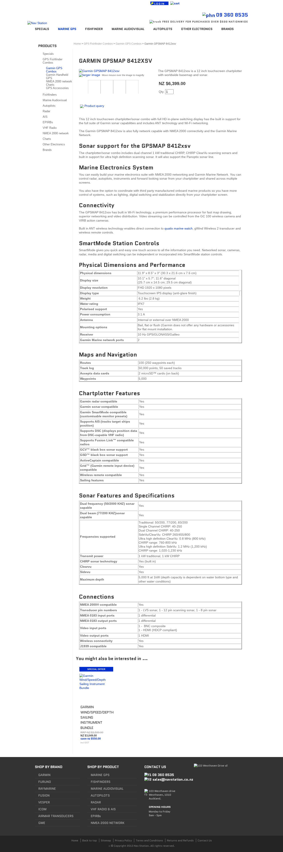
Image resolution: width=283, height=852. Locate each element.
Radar (46, 111)
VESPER (44, 802)
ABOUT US (57, 4)
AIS (45, 116)
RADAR (96, 802)
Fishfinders (50, 94)
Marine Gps (67, 29)
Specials (42, 29)
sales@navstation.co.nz (173, 779)
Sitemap (106, 840)
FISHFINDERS (100, 782)
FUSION (44, 795)
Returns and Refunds (180, 840)
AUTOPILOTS (100, 795)
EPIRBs (48, 122)
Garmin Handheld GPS (57, 76)
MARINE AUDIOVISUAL (107, 788)
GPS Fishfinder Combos (52, 61)
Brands (227, 29)
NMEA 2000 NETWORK (107, 823)
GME (41, 823)
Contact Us (205, 840)
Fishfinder (94, 29)
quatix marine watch (178, 228)
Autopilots (162, 29)
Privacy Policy (123, 840)
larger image (91, 75)
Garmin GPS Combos (54, 69)
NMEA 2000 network (59, 81)
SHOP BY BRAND (48, 766)
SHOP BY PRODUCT (103, 766)
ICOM (42, 809)
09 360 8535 (232, 14)
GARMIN (44, 775)
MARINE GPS (100, 775)
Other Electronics (196, 29)
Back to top (89, 840)
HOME (41, 4)
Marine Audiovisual (128, 29)
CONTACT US (79, 4)
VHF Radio (50, 127)
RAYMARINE (47, 788)
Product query (94, 106)
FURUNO (44, 782)
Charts (50, 84)
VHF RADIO (99, 809)
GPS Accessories (57, 88)
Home (77, 43)
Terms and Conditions (149, 840)
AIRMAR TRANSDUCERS (55, 816)
